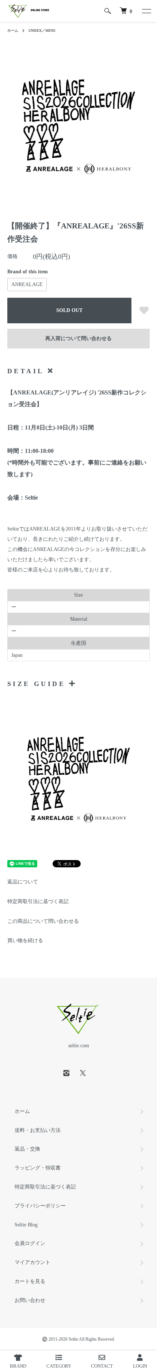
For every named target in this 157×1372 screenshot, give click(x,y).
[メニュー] (146, 11)
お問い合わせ (30, 1300)
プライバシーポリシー (40, 1206)
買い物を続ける (25, 940)
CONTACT (102, 1366)
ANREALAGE (27, 284)
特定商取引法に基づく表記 (38, 901)
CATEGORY (58, 1366)
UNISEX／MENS (41, 30)
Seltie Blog (26, 1225)
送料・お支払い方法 (38, 1130)
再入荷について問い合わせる (78, 338)
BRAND (18, 1366)
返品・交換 (27, 1149)
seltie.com (78, 1045)
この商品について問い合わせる (43, 921)
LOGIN (140, 1366)
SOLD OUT (69, 310)
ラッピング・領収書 (38, 1168)
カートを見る (30, 1281)
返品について (22, 882)
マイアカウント (32, 1262)
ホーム (12, 30)
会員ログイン (30, 1243)
